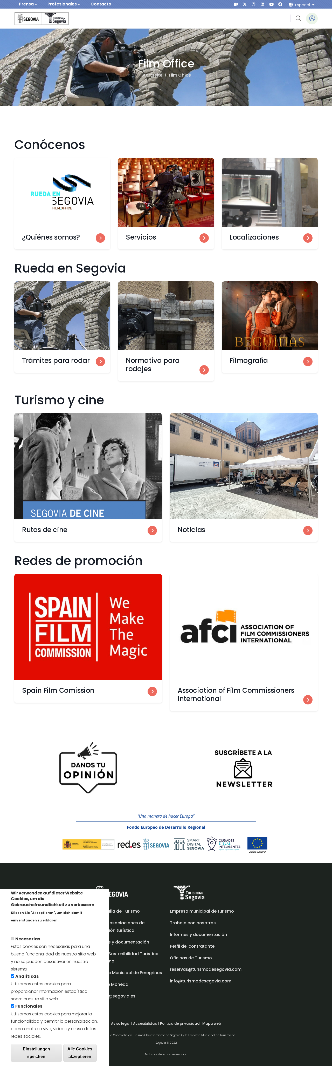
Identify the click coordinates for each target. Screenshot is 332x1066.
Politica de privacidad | (181, 1023)
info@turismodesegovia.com (200, 981)
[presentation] (235, 4)
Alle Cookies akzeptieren (79, 1053)
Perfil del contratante (192, 946)
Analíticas (27, 976)
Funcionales (28, 1006)
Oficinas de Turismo (191, 958)
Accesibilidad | (146, 1023)
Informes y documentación (198, 935)
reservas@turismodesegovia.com (205, 969)
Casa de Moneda (110, 984)
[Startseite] (34, 19)
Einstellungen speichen (36, 1053)
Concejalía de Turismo (116, 911)
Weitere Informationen (34, 927)
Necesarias (27, 939)
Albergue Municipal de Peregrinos (127, 973)
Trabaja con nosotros (193, 923)
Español (302, 5)
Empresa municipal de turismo (202, 911)
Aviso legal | (122, 1023)
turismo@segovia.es (113, 996)
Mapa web (211, 1023)
